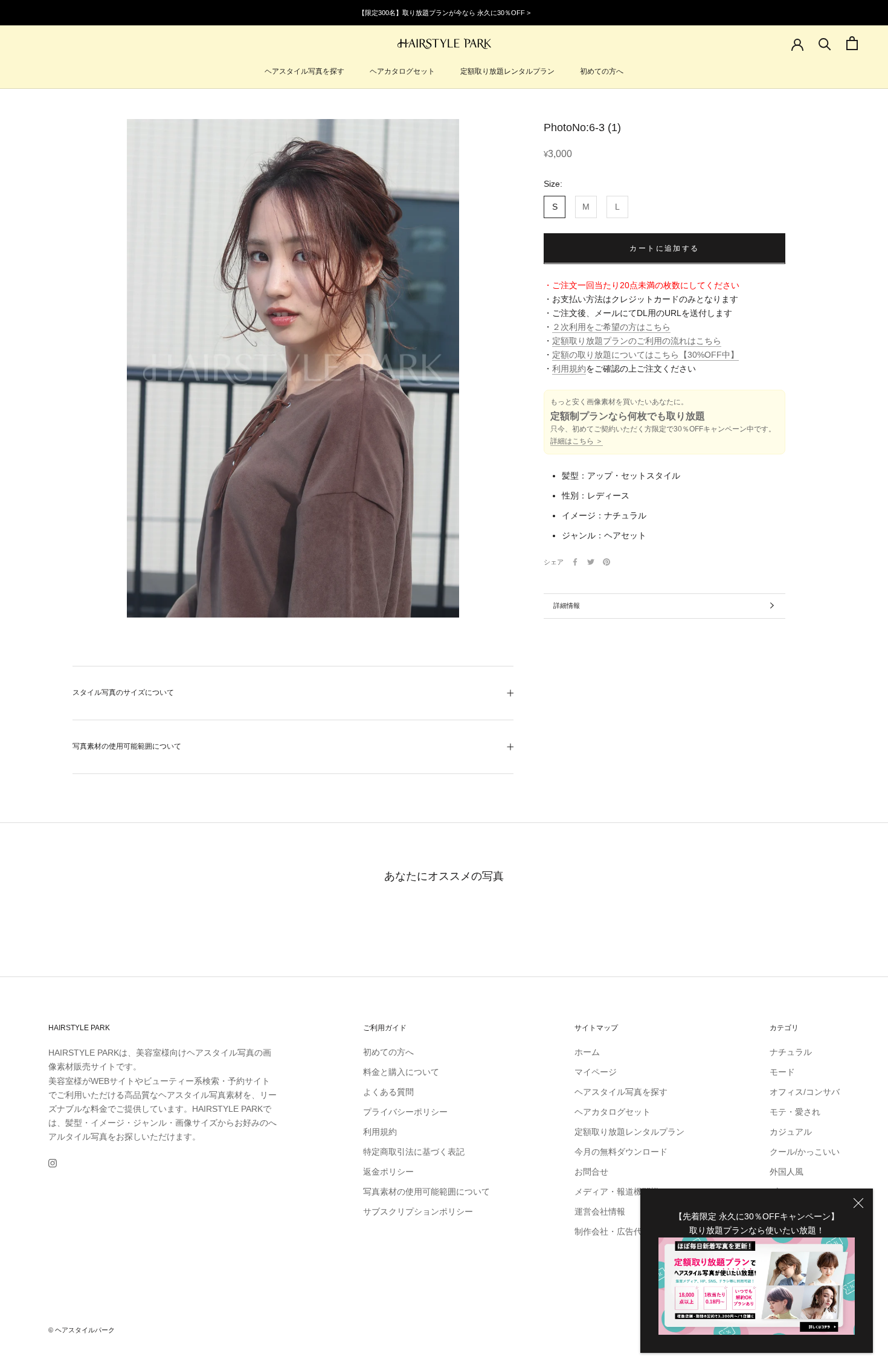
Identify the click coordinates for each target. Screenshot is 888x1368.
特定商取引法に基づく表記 (414, 1152)
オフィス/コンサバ (805, 1092)
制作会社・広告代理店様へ (625, 1231)
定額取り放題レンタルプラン (507, 71)
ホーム (587, 1052)
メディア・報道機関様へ (621, 1191)
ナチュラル (791, 1052)
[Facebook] (575, 562)
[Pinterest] (606, 562)
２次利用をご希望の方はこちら (611, 327)
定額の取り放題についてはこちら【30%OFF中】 (645, 355)
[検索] (825, 43)
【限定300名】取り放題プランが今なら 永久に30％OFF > (444, 12)
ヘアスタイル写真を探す (304, 71)
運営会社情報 (599, 1211)
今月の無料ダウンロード (621, 1152)
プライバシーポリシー (405, 1112)
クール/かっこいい (805, 1152)
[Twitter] (590, 562)
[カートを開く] (852, 43)
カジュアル (791, 1132)
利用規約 (569, 368)
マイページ (595, 1072)
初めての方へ (601, 71)
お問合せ (591, 1171)
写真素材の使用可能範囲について (126, 746)
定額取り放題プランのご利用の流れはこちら (636, 341)
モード (782, 1072)
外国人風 (786, 1171)
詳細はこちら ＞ (576, 441)
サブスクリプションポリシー (418, 1211)
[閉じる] (858, 1203)
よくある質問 (388, 1092)
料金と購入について (401, 1072)
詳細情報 (566, 605)
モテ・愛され (795, 1112)
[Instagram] (52, 1163)
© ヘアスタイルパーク (81, 1330)
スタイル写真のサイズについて (123, 692)
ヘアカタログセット (402, 71)
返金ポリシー (388, 1171)
